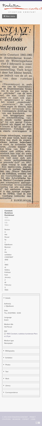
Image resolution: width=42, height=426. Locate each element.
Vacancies (16, 419)
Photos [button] (7, 365)
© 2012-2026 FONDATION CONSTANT (15, 417)
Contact (25, 419)
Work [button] (7, 379)
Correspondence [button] (11, 392)
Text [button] (6, 372)
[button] (9, 16)
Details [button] (7, 298)
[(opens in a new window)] (37, 423)
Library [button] (7, 386)
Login (33, 419)
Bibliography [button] (9, 351)
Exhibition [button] (8, 358)
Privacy (33, 417)
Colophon (6, 419)
